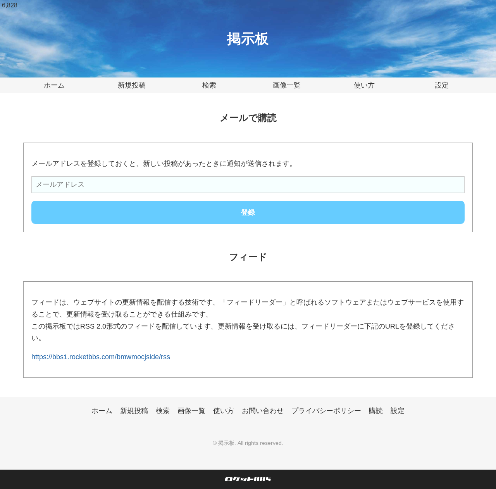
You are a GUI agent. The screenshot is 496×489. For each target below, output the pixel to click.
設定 (442, 85)
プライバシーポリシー (326, 411)
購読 (376, 411)
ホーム (54, 85)
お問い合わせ (263, 411)
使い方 (364, 85)
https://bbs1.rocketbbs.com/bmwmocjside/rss (100, 357)
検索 (209, 85)
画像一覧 (287, 85)
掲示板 (248, 38)
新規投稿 (132, 85)
